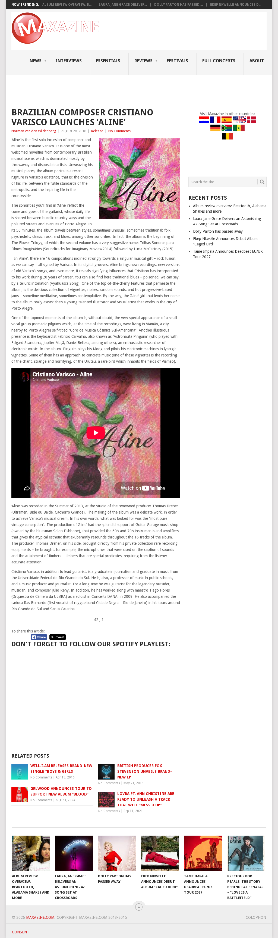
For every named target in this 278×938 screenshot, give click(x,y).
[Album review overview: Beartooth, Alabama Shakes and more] (31, 853)
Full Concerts (218, 60)
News (36, 60)
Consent (20, 932)
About (256, 60)
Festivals (177, 60)
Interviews (69, 60)
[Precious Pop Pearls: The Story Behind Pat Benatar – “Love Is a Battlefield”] (246, 853)
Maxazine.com (40, 917)
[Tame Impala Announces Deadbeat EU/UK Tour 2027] (203, 853)
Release (97, 131)
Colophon (256, 917)
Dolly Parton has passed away (218, 231)
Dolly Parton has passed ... (178, 5)
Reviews (143, 60)
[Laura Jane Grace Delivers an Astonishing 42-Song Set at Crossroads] (74, 853)
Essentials (108, 60)
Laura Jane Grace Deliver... (123, 5)
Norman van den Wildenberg (33, 131)
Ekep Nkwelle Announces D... (235, 5)
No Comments (119, 131)
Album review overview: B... (66, 5)
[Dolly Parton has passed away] (117, 853)
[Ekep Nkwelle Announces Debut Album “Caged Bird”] (160, 853)
